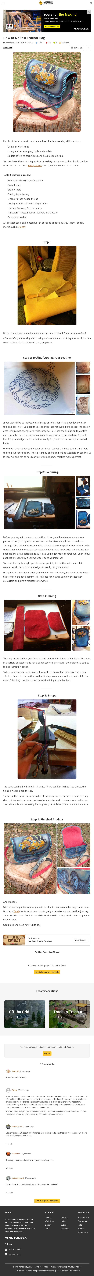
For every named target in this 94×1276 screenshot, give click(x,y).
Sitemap (81, 1228)
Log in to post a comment (47, 1200)
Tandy (22, 227)
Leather (30, 43)
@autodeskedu (14, 1254)
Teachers (64, 1228)
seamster (16, 1154)
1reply (10, 1144)
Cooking (64, 1217)
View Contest (80, 940)
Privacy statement (58, 1267)
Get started (82, 1221)
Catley (14, 1090)
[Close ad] (89, 12)
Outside (64, 1225)
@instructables (14, 1249)
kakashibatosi (18, 1178)
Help (80, 1225)
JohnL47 (15, 1071)
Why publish (83, 1217)
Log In (47, 1053)
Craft (22, 43)
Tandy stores (35, 165)
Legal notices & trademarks (68, 1270)
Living (63, 1221)
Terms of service (41, 1267)
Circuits (48, 1217)
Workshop (49, 1221)
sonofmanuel (11, 43)
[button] (3, 3)
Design (48, 1225)
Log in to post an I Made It (47, 972)
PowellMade (17, 1127)
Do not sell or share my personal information (35, 1270)
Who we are (83, 1232)
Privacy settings (75, 1267)
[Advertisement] (47, 21)
